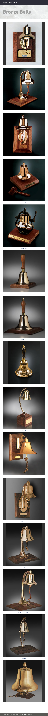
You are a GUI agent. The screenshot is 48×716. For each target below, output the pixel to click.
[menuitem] (39, 2)
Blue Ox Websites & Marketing (22, 714)
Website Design (15, 714)
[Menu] (39, 2)
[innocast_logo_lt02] (10, 2)
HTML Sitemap (30, 714)
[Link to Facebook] (44, 3)
